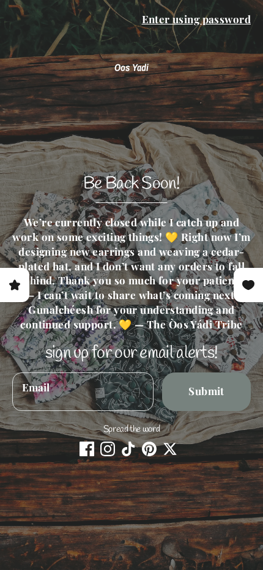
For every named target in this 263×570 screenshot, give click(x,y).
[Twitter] (170, 449)
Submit (206, 391)
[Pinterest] (149, 449)
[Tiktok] (128, 449)
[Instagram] (107, 449)
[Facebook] (87, 449)
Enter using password (196, 19)
